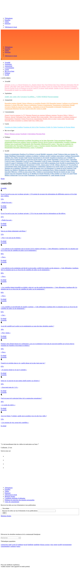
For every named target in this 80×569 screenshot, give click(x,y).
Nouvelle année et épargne (13, 120)
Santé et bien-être (30, 108)
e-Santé (55, 154)
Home (3, 178)
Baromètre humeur (55, 103)
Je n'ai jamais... (27, 107)
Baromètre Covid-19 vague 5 (62, 161)
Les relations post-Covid (36, 163)
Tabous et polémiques (30, 105)
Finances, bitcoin (10, 117)
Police (27, 166)
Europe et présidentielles (55, 142)
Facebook (23, 134)
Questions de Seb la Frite (31, 127)
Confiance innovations (57, 156)
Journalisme (33, 166)
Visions (23, 119)
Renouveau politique (19, 142)
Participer (8, 23)
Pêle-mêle (20, 105)
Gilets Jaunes (21, 86)
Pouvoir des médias (40, 86)
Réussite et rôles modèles (52, 173)
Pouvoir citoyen (43, 142)
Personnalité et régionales (53, 107)
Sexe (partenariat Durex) (46, 170)
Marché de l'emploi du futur (62, 172)
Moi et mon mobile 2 (56, 117)
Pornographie (20, 156)
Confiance (67, 156)
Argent (7, 115)
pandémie (37, 544)
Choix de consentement (12, 502)
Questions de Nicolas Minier (66, 127)
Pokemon (29, 115)
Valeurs (24, 103)
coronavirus (4, 544)
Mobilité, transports (46, 154)
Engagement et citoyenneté (41, 158)
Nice (43, 85)
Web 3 (34, 172)
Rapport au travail (26, 88)
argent (55, 544)
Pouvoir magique (53, 97)
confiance (13, 546)
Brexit (20, 85)
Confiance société (44, 156)
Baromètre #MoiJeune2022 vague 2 (28, 146)
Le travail (37, 154)
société (60, 544)
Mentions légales (10, 496)
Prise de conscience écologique (67, 86)
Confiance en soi (67, 103)
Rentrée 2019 (29, 86)
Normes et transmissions (44, 105)
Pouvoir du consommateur (34, 119)
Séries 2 (71, 115)
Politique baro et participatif (13, 144)
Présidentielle (9, 147)
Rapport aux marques (38, 115)
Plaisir (75, 173)
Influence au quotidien (34, 103)
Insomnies (19, 173)
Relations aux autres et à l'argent (29, 170)
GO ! (4, 513)
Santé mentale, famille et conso (54, 88)
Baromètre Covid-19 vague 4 (43, 161)
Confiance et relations (31, 156)
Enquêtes (7, 20)
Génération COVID (22, 163)
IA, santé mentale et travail (57, 175)
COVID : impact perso (42, 165)
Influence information (67, 85)
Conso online (61, 119)
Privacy (7, 134)
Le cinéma (24, 120)
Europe (30, 158)
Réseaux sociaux (15, 134)
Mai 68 (76, 85)
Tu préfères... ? (31, 97)
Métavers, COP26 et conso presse (21, 172)
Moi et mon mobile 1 (43, 117)
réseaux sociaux (45, 544)
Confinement (41, 166)
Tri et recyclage (23, 175)
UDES (39, 97)
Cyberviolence (31, 134)
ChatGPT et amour (38, 88)
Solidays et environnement (45, 172)
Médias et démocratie (11, 175)
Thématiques (9, 18)
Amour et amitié (41, 108)
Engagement (31, 165)
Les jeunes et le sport (66, 173)
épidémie (30, 544)
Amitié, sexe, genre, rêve (12, 97)
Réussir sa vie (27, 173)
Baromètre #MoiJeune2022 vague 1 (45, 144)
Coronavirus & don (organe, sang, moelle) (39, 159)
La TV (23, 115)
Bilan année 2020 (19, 166)
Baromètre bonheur (11, 103)
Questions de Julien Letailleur (14, 127)
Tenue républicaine (20, 165)
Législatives (39, 147)
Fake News (56, 85)
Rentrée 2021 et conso (49, 119)
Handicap (23, 154)
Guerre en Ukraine (52, 86)
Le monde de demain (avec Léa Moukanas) (40, 168)
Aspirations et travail (39, 107)
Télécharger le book (11, 27)
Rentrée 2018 (45, 103)
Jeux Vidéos (14, 158)
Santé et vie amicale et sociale (69, 166)
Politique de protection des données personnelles (19, 500)
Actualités (73, 88)
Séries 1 (65, 115)
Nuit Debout (49, 85)
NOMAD (44, 97)
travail (25, 544)
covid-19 (14, 544)
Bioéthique (12, 156)
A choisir (14, 105)
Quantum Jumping (45, 146)
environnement (67, 544)
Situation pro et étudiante (12, 168)
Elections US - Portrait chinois (32, 85)
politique (20, 544)
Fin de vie (18, 88)
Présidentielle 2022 (28, 144)
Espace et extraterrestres (12, 154)
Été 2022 (22, 108)
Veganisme (17, 119)
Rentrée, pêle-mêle (10, 86)
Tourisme (33, 117)
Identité (19, 103)
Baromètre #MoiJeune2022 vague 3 (62, 146)
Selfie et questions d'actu (51, 163)
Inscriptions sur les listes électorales (43, 140)
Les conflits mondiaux (26, 90)
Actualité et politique (70, 142)
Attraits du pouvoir (17, 107)
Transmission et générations (61, 105)
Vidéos (7, 22)
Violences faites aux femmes (66, 154)
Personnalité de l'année (12, 90)
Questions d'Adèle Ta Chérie (48, 127)
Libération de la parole (52, 166)
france (18, 546)
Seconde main (69, 119)
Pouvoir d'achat (9, 88)
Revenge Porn (40, 134)
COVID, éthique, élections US (58, 165)
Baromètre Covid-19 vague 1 (61, 159)
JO (77, 88)
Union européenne (59, 140)
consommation (5, 546)
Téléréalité (23, 168)
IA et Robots (30, 154)
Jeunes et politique (32, 142)
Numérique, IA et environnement (38, 175)
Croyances (23, 97)
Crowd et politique (10, 140)
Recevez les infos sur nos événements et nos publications (20, 511)
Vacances (67, 88)
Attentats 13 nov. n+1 (11, 85)
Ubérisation (19, 117)
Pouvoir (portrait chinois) (17, 159)
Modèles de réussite (38, 173)
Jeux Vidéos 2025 (37, 120)
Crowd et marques (15, 115)
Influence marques (51, 115)
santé (10, 544)
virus (51, 544)
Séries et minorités (60, 170)
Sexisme (21, 158)
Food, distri (26, 117)
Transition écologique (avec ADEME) (61, 158)
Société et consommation (67, 163)
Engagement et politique (24, 140)
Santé (30, 120)
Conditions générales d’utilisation (15, 498)
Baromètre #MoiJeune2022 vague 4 (24, 147)
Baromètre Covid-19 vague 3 (25, 161)
